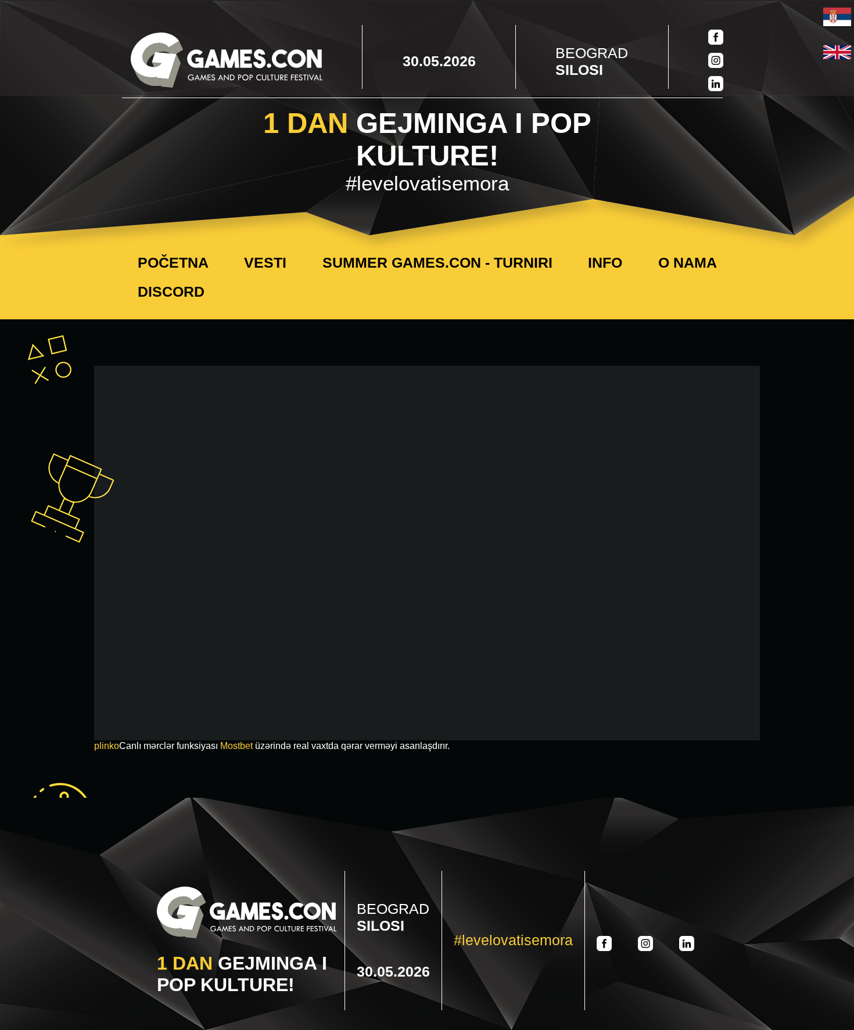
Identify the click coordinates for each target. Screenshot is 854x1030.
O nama (687, 262)
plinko (106, 746)
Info (605, 262)
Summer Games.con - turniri (437, 262)
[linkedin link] (715, 84)
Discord (171, 291)
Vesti (265, 262)
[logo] (226, 61)
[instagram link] (715, 61)
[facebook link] (715, 38)
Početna (173, 262)
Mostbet (236, 746)
